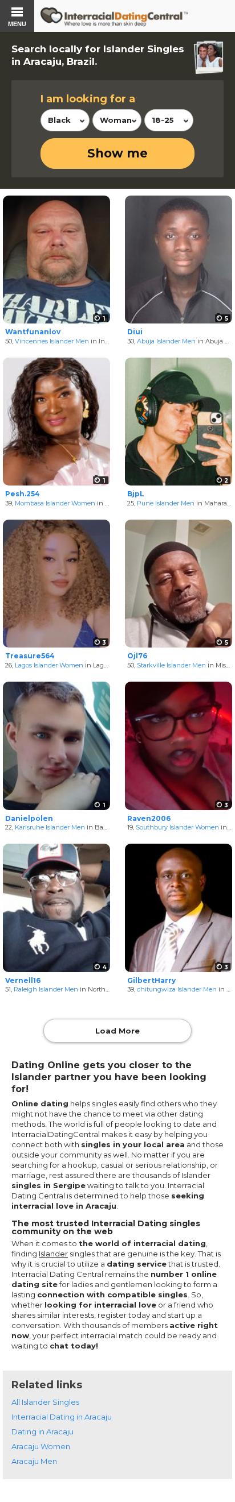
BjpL (135, 493)
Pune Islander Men (166, 503)
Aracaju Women (40, 1446)
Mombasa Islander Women (55, 503)
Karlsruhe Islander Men (50, 827)
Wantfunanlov (32, 331)
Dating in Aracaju (42, 1431)
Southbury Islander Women (177, 827)
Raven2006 (149, 818)
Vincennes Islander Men (52, 341)
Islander (53, 1253)
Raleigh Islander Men (46, 989)
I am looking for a (87, 99)
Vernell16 (22, 980)
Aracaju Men (34, 1461)
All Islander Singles (45, 1401)
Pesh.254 (22, 493)
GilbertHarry (151, 980)
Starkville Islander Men (171, 665)
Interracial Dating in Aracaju (61, 1416)
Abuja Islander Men (166, 341)
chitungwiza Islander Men (177, 989)
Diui (135, 331)
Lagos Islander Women (49, 665)
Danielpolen (29, 818)
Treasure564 (30, 656)
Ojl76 (137, 656)
